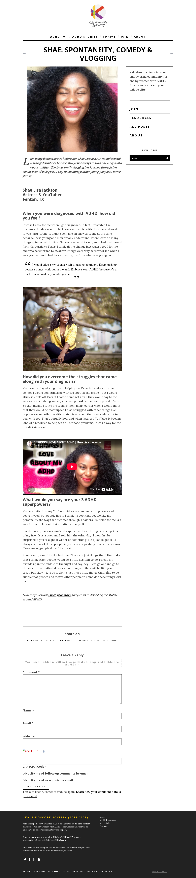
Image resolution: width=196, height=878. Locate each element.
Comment (31, 672)
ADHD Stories (85, 36)
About (140, 36)
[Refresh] (43, 750)
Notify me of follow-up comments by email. (57, 773)
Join (125, 36)
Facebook (33, 640)
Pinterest (66, 640)
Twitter (49, 640)
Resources (141, 118)
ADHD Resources (108, 820)
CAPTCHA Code (33, 766)
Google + (83, 640)
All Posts (140, 127)
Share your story (59, 595)
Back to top (158, 872)
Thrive (109, 36)
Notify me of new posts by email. (49, 780)
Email (114, 640)
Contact (103, 826)
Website (29, 736)
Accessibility (105, 823)
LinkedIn (99, 640)
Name (28, 710)
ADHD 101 (58, 36)
